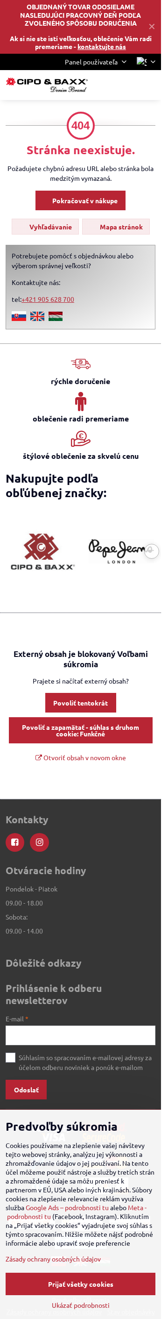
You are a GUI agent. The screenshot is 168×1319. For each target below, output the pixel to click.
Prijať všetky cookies (80, 1284)
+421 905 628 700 (47, 299)
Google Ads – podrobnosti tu (67, 1207)
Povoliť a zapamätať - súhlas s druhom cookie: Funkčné (80, 730)
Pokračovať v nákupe (84, 200)
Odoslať (26, 1089)
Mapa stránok (120, 226)
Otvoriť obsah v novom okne (84, 757)
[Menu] (150, 85)
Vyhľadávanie (50, 226)
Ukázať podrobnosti (81, 1305)
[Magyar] (56, 318)
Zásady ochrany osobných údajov (53, 1259)
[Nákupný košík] (127, 85)
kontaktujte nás (101, 46)
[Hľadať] (105, 85)
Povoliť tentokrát (80, 703)
